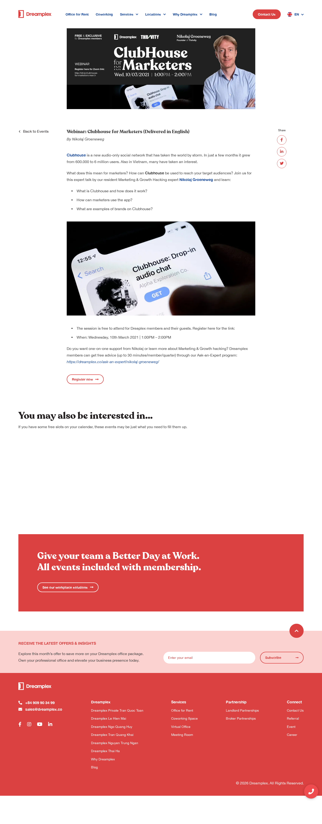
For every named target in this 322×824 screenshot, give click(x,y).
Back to (36, 131)
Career (292, 735)
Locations (153, 14)
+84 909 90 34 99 (40, 702)
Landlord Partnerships (242, 710)
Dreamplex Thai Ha (105, 751)
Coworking (104, 14)
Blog (213, 14)
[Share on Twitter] (281, 163)
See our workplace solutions (65, 587)
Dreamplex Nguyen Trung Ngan (114, 743)
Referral (293, 718)
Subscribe (273, 658)
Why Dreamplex (185, 14)
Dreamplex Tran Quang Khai (112, 735)
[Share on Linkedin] (281, 151)
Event (291, 727)
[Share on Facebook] (281, 140)
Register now (82, 379)
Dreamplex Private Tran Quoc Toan (117, 710)
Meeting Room (182, 735)
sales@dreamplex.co (43, 709)
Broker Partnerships (241, 718)
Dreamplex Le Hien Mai (108, 718)
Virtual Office (180, 727)
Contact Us (267, 14)
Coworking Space (184, 718)
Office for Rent (77, 14)
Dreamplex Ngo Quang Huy (111, 727)
